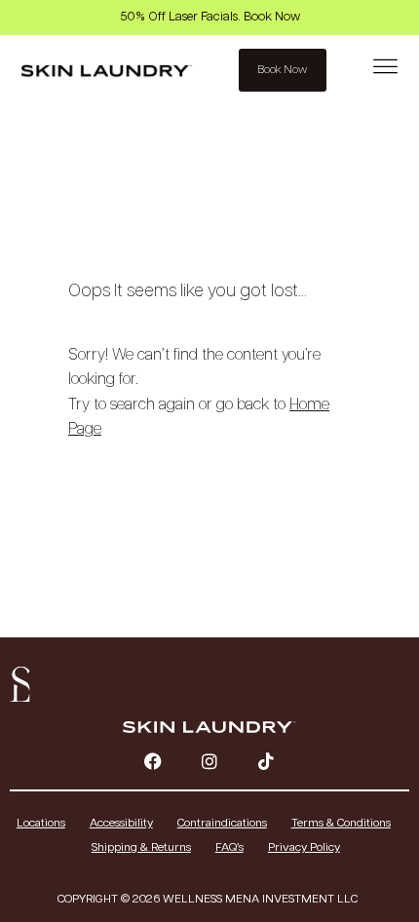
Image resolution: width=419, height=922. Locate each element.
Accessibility (121, 823)
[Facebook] (153, 761)
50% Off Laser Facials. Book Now (210, 17)
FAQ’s (229, 847)
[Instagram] (209, 761)
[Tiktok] (266, 761)
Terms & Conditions (341, 823)
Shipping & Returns (141, 847)
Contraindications (222, 823)
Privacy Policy (304, 847)
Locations (41, 823)
